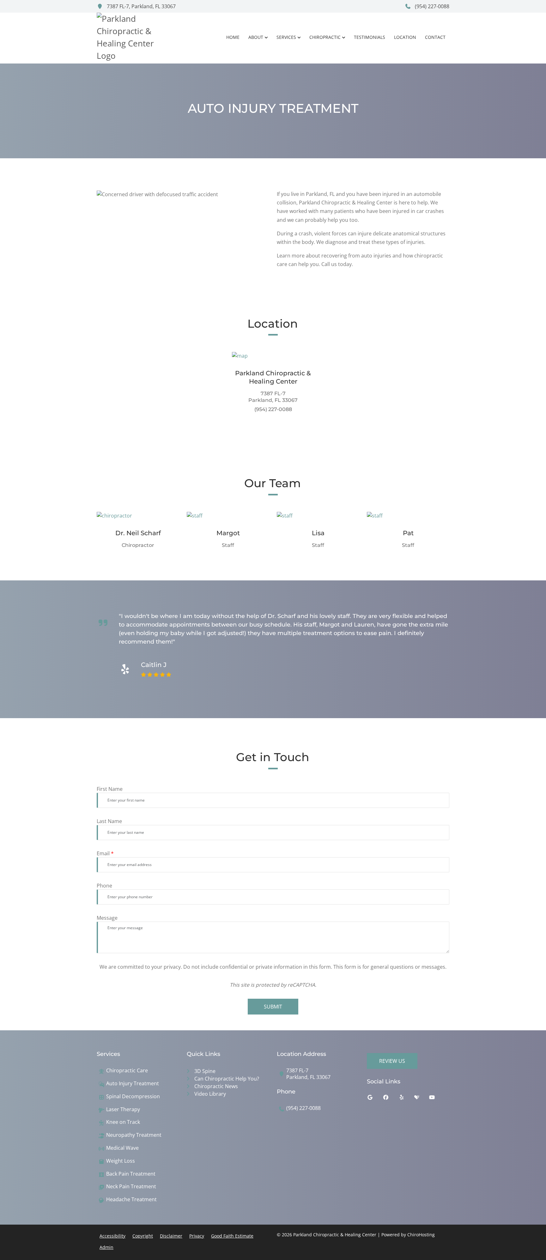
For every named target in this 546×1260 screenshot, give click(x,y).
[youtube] (437, 1099)
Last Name (109, 821)
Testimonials (369, 37)
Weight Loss (120, 1161)
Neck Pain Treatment (131, 1186)
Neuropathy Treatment (133, 1135)
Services (286, 37)
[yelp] (406, 1099)
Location (405, 37)
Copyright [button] (142, 1236)
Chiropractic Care (127, 1070)
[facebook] (390, 1099)
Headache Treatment (131, 1199)
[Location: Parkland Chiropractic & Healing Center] (273, 355)
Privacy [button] (196, 1236)
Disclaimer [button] (171, 1236)
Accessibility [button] (112, 1236)
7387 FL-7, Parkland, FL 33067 (141, 6)
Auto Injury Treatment (132, 1083)
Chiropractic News (216, 1086)
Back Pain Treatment (130, 1174)
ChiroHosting (421, 1235)
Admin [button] (106, 1247)
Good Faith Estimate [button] (232, 1236)
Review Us (392, 1060)
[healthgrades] (421, 1099)
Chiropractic (325, 37)
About (255, 37)
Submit (273, 1006)
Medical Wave (122, 1148)
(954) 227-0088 (431, 6)
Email (105, 853)
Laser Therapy (123, 1109)
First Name (110, 788)
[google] (375, 1099)
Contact (435, 37)
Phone (104, 885)
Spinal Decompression (133, 1096)
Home (233, 37)
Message (107, 917)
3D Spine (204, 1071)
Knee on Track (123, 1122)
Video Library (210, 1093)
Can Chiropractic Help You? (226, 1078)
